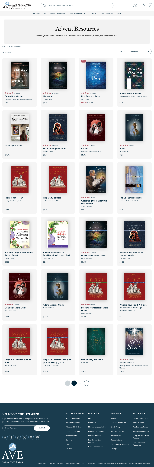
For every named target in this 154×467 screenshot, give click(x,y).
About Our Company (73, 418)
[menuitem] (39, 13)
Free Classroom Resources (139, 443)
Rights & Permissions (96, 431)
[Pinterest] (31, 437)
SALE (119, 13)
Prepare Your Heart (14, 198)
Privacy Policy (42, 463)
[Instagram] (5, 437)
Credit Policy (115, 427)
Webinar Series (138, 423)
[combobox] (77, 5)
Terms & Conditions (56, 463)
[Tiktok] (18, 437)
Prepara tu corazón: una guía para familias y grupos (57, 361)
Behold (84, 148)
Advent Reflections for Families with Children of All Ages (56, 255)
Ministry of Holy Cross (74, 427)
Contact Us (92, 423)
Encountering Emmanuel (54, 148)
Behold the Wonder (14, 96)
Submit (42, 428)
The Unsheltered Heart (130, 198)
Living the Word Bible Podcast (141, 437)
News (68, 444)
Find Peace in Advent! (91, 96)
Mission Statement (73, 423)
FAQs (90, 418)
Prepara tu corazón (52, 198)
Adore (122, 148)
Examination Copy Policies (95, 441)
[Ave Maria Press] (16, 5)
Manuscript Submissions (97, 427)
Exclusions (91, 463)
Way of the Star (126, 362)
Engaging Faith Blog (140, 418)
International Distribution (120, 444)
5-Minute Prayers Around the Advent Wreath (19, 254)
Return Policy (116, 436)
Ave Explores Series (140, 427)
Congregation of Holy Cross (75, 463)
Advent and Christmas (130, 93)
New (94, 13)
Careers (69, 440)
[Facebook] (11, 437)
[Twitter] (24, 437)
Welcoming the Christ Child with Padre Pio (94, 202)
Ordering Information (118, 423)
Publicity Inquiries (94, 436)
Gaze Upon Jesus (13, 145)
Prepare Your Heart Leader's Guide (94, 309)
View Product (57, 260)
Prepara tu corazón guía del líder (18, 361)
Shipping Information (118, 431)
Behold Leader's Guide (15, 308)
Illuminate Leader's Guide (93, 255)
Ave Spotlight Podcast (141, 431)
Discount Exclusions (95, 447)
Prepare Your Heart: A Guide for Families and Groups (133, 306)
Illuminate (47, 96)
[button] (150, 5)
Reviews (69, 449)
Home (4, 46)
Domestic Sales (116, 440)
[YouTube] (37, 437)
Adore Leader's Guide (53, 305)
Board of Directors (73, 431)
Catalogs (114, 449)
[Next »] (86, 383)
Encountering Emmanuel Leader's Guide (131, 254)
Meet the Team (71, 436)
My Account (115, 418)
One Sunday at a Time (92, 359)
